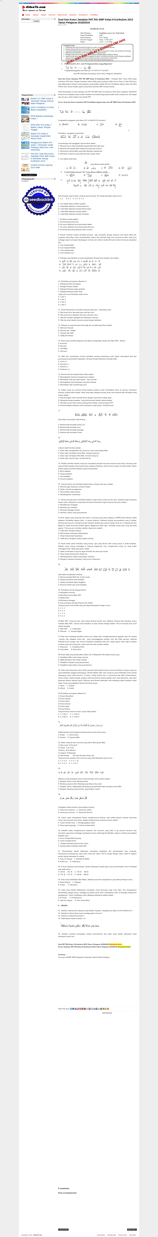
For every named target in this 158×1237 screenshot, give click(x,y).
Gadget (43, 15)
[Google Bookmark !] (103, 1009)
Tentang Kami (111, 1235)
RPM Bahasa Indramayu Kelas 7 (42, 117)
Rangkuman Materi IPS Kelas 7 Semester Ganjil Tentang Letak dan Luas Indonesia (42, 146)
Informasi (51, 15)
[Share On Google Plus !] (76, 1009)
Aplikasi (35, 15)
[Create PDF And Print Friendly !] (106, 1009)
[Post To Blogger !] (92, 1009)
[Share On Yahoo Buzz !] (99, 1009)
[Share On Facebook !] (73, 1009)
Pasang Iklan (101, 1235)
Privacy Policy (122, 1235)
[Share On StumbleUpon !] (80, 1009)
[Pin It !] (85, 1009)
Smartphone (83, 15)
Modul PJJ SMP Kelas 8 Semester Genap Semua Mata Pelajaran (42, 101)
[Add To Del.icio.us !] (78, 1009)
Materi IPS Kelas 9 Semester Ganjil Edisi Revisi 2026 (41, 136)
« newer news (63, 1229)
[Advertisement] (97, 981)
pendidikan (94, 15)
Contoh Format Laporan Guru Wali (42, 166)
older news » (132, 1229)
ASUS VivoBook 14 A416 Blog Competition (42, 108)
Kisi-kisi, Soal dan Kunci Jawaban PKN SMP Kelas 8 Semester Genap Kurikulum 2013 (43, 157)
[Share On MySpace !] (96, 1009)
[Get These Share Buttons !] (101, 1009)
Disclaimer (132, 1235)
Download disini (124, 947)
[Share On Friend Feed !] (94, 1009)
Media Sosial (62, 15)
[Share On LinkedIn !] (89, 1009)
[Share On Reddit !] (87, 1009)
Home (27, 15)
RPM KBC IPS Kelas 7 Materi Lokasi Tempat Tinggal (41, 127)
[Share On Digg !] (83, 1009)
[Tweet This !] (71, 1009)
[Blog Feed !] (108, 1009)
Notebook (72, 15)
